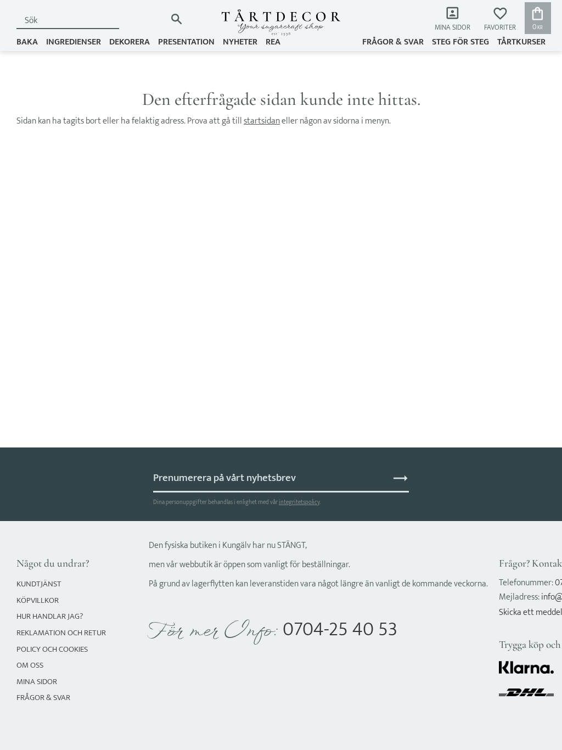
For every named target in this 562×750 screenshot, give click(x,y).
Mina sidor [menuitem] (452, 27)
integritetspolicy (299, 502)
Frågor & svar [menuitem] (393, 42)
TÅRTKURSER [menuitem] (521, 42)
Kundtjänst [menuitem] (38, 584)
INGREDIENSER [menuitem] (73, 42)
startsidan (262, 121)
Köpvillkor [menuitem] (37, 600)
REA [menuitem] (273, 42)
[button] (500, 19)
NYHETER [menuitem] (240, 42)
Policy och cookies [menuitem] (52, 649)
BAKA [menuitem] (27, 42)
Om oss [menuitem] (29, 665)
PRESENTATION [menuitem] (186, 42)
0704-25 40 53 (340, 629)
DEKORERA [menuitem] (129, 42)
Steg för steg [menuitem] (460, 42)
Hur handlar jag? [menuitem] (49, 616)
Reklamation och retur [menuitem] (61, 633)
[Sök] (176, 19)
